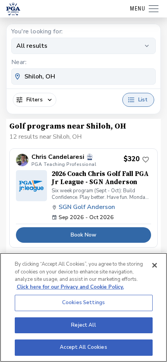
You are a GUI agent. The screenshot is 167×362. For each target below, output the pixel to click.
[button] (83, 198)
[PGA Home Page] (13, 9)
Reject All (83, 325)
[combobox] (83, 76)
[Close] (154, 265)
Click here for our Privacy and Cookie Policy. (70, 287)
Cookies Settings (83, 302)
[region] (83, 307)
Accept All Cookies (83, 347)
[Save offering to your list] (145, 159)
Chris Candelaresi (57, 157)
